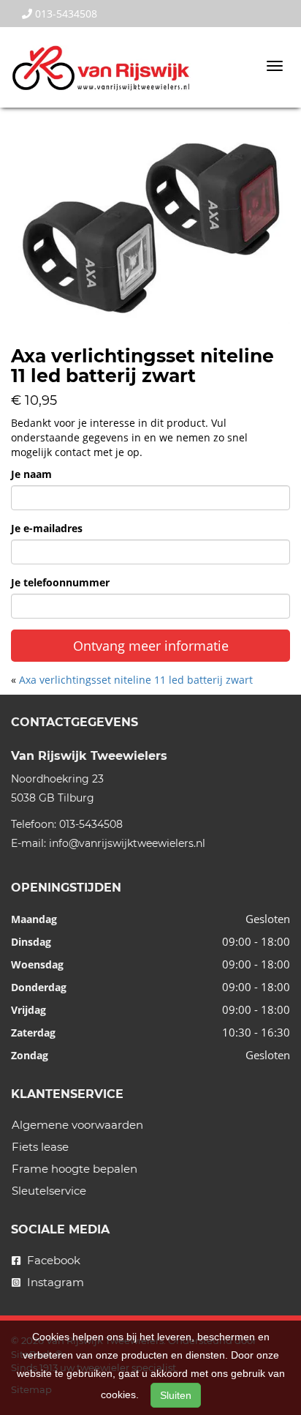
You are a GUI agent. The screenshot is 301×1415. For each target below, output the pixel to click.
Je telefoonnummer (60, 582)
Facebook (52, 1260)
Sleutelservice (49, 1191)
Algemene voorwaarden (77, 1125)
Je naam (31, 474)
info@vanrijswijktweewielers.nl (127, 843)
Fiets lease (40, 1147)
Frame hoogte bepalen (74, 1169)
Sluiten (175, 1395)
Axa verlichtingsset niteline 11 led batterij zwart (136, 680)
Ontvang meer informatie (151, 645)
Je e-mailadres (47, 528)
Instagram (54, 1282)
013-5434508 (64, 13)
